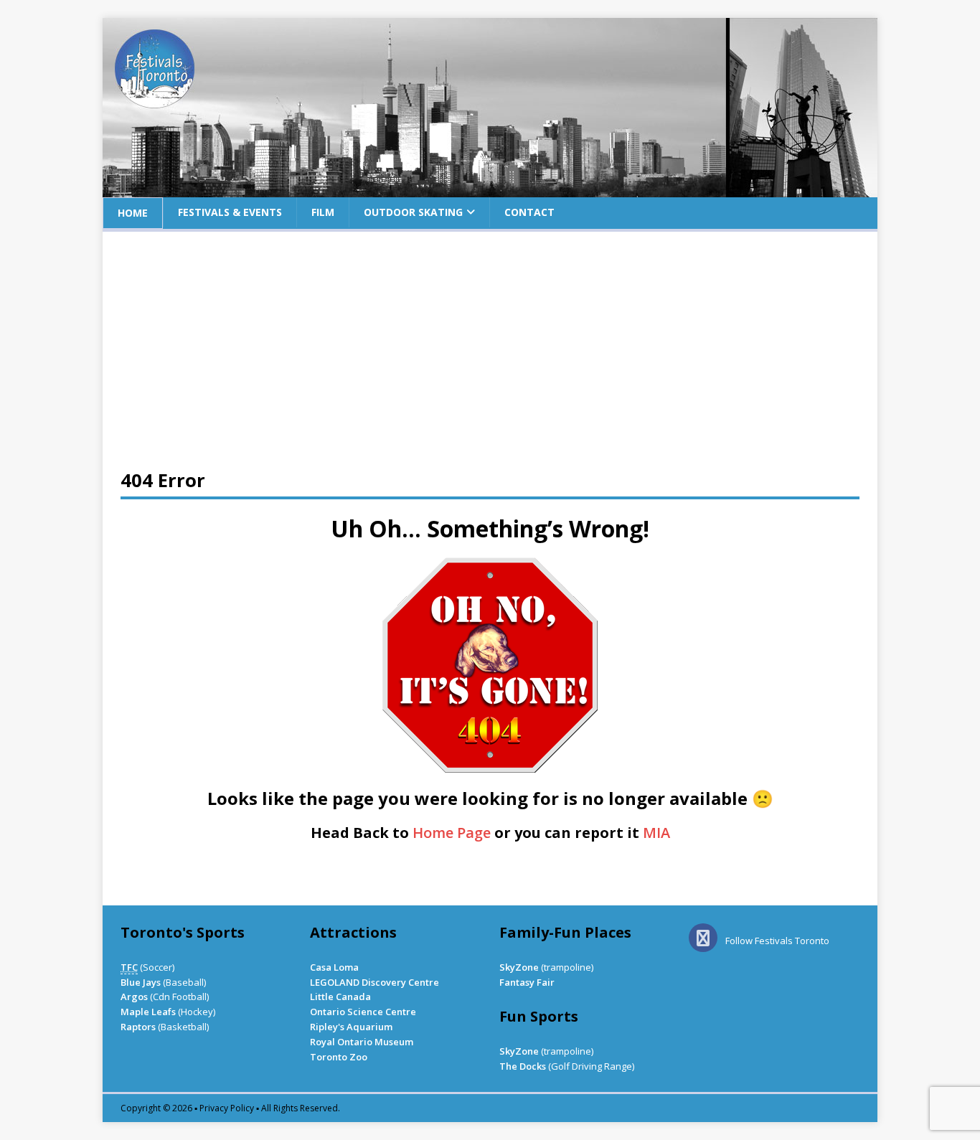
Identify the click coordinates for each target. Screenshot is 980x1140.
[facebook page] (706, 940)
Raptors (138, 1026)
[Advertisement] (490, 357)
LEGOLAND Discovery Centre (374, 982)
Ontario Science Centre (363, 1011)
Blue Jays (141, 982)
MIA (656, 832)
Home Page (452, 832)
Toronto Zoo (338, 1056)
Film (322, 212)
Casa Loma (334, 967)
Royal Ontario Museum (361, 1041)
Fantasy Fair (527, 982)
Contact (529, 212)
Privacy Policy (226, 1108)
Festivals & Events (230, 212)
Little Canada (340, 996)
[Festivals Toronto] (490, 189)
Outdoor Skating (413, 212)
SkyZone (519, 967)
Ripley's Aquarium (351, 1026)
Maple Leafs (148, 1011)
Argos (134, 996)
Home (133, 213)
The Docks (522, 1066)
